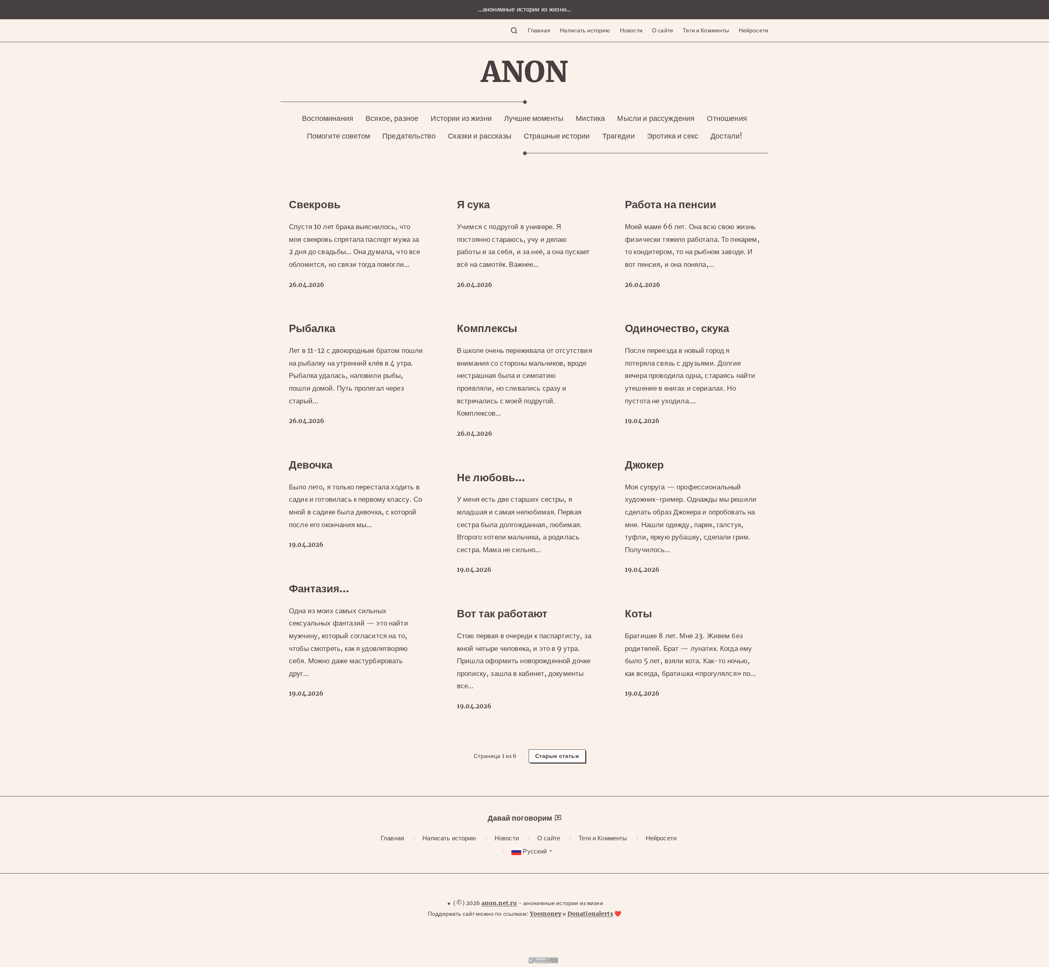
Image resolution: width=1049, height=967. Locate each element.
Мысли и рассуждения (656, 118)
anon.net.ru (499, 903)
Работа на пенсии (670, 204)
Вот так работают (502, 613)
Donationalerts (590, 913)
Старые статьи (557, 756)
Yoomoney (545, 913)
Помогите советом (338, 136)
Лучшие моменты (533, 118)
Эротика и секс (672, 136)
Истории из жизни (461, 118)
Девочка (310, 464)
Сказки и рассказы (479, 136)
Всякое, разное (392, 118)
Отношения (727, 118)
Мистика (590, 118)
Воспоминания (327, 118)
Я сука (473, 204)
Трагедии (618, 136)
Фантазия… (319, 588)
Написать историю (585, 30)
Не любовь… (491, 477)
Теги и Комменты (706, 30)
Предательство (409, 136)
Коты (638, 613)
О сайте (662, 30)
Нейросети (753, 30)
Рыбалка (312, 328)
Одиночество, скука (677, 328)
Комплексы (487, 328)
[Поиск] (514, 30)
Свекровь (315, 204)
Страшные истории (557, 136)
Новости (631, 30)
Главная (539, 30)
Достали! (726, 136)
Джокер (644, 464)
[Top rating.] (543, 960)
